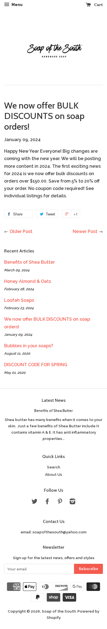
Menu (16, 4)
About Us (53, 474)
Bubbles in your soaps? (28, 345)
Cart (98, 4)
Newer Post (85, 231)
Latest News (54, 400)
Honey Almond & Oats (27, 281)
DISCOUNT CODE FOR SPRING (35, 364)
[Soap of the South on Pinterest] (60, 502)
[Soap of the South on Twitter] (35, 502)
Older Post (21, 231)
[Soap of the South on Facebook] (47, 502)
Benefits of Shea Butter (29, 262)
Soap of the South (59, 611)
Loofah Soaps (19, 300)
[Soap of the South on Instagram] (72, 502)
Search (53, 467)
